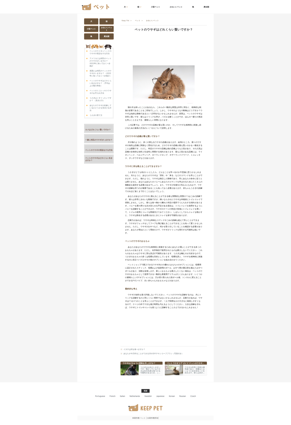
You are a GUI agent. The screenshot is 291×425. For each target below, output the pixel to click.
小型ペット (155, 7)
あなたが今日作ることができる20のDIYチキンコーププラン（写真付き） (153, 353)
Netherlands (135, 396)
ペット (137, 20)
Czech (193, 396)
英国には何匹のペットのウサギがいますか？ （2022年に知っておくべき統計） (100, 73)
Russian (182, 396)
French (112, 396)
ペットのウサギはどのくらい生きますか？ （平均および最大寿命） (100, 83)
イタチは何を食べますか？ (134, 349)
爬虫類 (206, 7)
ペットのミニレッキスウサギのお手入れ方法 (100, 91)
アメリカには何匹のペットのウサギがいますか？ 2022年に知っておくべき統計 (100, 62)
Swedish (148, 396)
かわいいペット (176, 7)
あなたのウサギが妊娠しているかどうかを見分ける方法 (100, 107)
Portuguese (100, 396)
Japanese (160, 396)
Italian (122, 396)
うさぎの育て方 (96, 115)
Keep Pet (125, 20)
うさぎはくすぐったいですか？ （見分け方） (100, 99)
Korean (172, 396)
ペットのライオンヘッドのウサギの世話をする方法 (100, 52)
